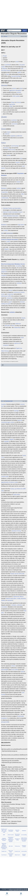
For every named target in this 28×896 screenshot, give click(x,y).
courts (22, 337)
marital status (16, 494)
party (7, 74)
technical (18, 102)
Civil (2, 233)
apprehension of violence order (9, 482)
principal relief (5, 722)
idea (2, 36)
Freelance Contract (24, 846)
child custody (16, 96)
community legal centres (7, 422)
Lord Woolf (7, 64)
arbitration (19, 605)
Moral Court (17, 854)
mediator (18, 188)
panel (10, 302)
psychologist (4, 669)
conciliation (4, 607)
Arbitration (24, 830)
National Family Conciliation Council (12, 212)
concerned (14, 123)
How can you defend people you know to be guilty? (24, 839)
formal (10, 290)
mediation (12, 312)
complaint (3, 275)
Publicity (3, 142)
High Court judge (10, 851)
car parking (19, 266)
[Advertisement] (14, 14)
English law (19, 348)
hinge (12, 102)
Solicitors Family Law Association (12, 208)
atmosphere (18, 90)
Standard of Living (17, 839)
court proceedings (15, 76)
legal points (12, 104)
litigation (7, 249)
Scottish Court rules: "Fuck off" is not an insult (4, 831)
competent (6, 345)
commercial (17, 292)
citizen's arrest (11, 834)
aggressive (12, 90)
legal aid (19, 420)
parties (19, 72)
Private (5, 56)
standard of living (16, 530)
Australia (3, 404)
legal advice (21, 224)
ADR (4, 834)
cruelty (18, 598)
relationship (17, 327)
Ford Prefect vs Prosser (10, 831)
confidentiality (4, 197)
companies (9, 298)
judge (10, 106)
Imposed (3, 129)
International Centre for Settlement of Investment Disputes (10, 839)
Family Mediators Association (11, 215)
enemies (19, 92)
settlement (19, 135)
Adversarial (4, 85)
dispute (4, 68)
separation (10, 600)
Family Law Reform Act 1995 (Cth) (13, 489)
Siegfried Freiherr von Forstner (3, 839)
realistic (6, 230)
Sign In (24, 30)
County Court (17, 851)
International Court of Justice (10, 854)
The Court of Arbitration (17, 835)
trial (21, 158)
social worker (14, 669)
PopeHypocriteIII (8, 401)
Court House (4, 854)
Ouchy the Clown (17, 831)
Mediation (4, 175)
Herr (6, 36)
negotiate (12, 135)
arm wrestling (24, 834)
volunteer (3, 269)
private (8, 155)
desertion (23, 598)
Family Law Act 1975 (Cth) (17, 573)
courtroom (14, 120)
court (17, 61)
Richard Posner (24, 855)
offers (22, 194)
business (6, 147)
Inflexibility (4, 117)
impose (9, 132)
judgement (4, 271)
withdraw (19, 283)
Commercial (9, 233)
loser (21, 88)
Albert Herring (5, 351)
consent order (4, 476)
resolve (18, 162)
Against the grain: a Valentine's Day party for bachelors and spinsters (4, 846)
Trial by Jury (17, 846)
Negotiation (20, 173)
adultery (3, 600)
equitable (6, 441)
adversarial (4, 296)
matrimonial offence (18, 596)
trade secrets (11, 149)
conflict (9, 296)
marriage (16, 410)
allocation (7, 325)
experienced (17, 343)
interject (13, 665)
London (8, 241)
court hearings (15, 145)
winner (14, 88)
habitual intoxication (11, 598)
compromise (4, 192)
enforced (7, 134)
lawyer (18, 181)
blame (13, 325)
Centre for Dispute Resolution (9, 239)
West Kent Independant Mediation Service (13, 264)
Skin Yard (11, 846)
